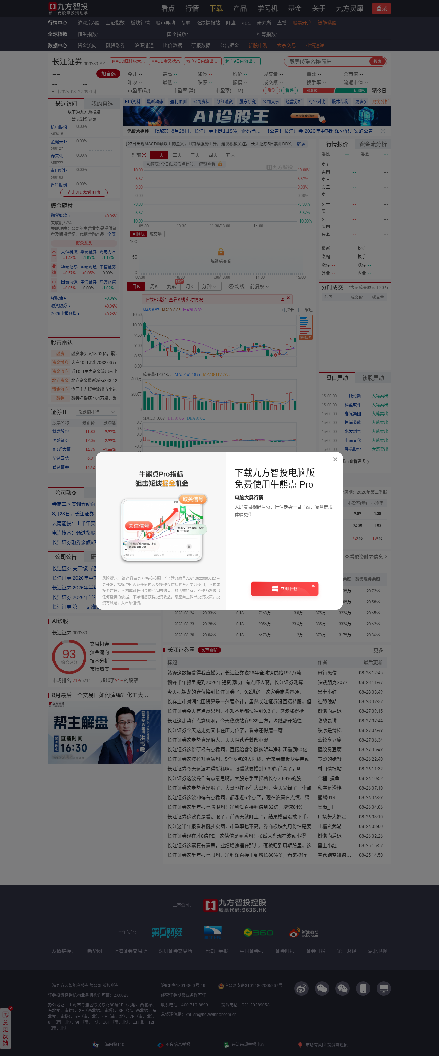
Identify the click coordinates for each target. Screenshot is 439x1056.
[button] (285, 591)
